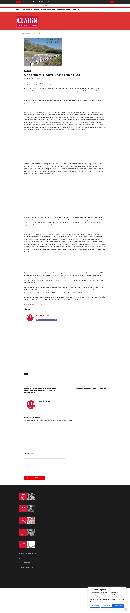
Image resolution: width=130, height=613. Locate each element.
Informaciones (39, 10)
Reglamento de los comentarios (27, 558)
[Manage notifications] (125, 609)
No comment (53, 79)
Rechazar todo (107, 605)
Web (25, 461)
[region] (107, 598)
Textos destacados (63, 10)
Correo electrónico (29, 453)
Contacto (27, 562)
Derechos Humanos (35, 374)
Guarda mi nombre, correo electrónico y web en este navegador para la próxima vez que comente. (49, 471)
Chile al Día (36, 34)
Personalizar (95, 605)
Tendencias (51, 10)
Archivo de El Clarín (27, 567)
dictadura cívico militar (47, 374)
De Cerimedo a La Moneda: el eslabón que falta (36, 1)
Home (17, 34)
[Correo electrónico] (55, 320)
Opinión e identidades (23, 10)
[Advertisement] (65, 145)
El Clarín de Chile (30, 79)
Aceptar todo (119, 605)
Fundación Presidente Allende (27, 553)
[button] (111, 2)
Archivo (76, 10)
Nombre (26, 446)
